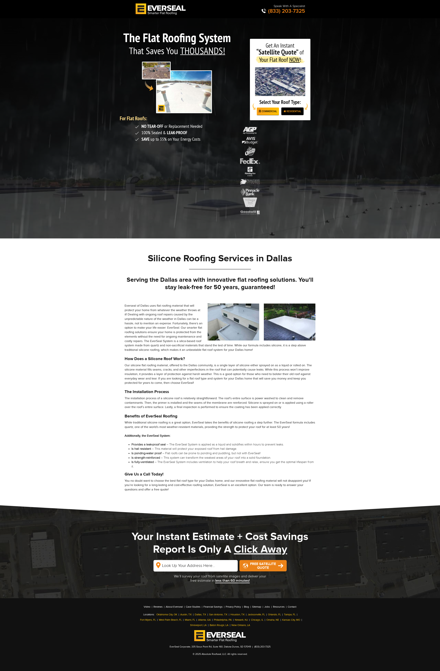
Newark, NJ (241, 619)
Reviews (158, 606)
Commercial (269, 111)
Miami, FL (190, 619)
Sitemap (256, 606)
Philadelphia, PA (223, 619)
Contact (292, 606)
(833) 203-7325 (286, 11)
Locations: (149, 614)
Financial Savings (213, 606)
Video (147, 606)
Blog (246, 606)
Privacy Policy (233, 606)
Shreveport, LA (198, 625)
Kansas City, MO (291, 619)
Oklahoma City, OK (166, 614)
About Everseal (174, 606)
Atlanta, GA (204, 619)
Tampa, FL (289, 614)
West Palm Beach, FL (170, 619)
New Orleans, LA (241, 625)
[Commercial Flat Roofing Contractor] (161, 9)
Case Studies (193, 606)
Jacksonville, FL (256, 614)
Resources (279, 606)
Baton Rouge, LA (219, 625)
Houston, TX (237, 614)
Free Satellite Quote (263, 566)
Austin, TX (186, 614)
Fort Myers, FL (148, 619)
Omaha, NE (272, 619)
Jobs (267, 606)
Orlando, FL (274, 614)
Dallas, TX (200, 614)
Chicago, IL (257, 619)
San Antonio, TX (218, 614)
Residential (293, 111)
